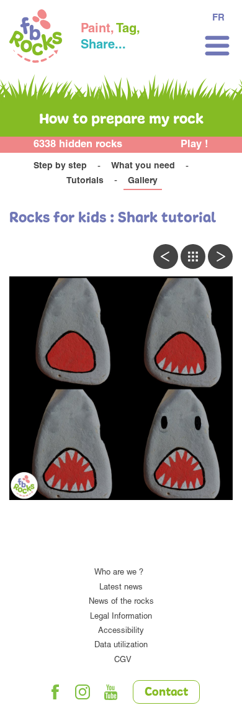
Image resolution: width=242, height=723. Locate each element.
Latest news (121, 588)
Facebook (55, 692)
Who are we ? (118, 573)
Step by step (60, 166)
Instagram (83, 692)
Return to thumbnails (193, 256)
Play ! (194, 145)
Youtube (111, 692)
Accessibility (121, 631)
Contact (166, 692)
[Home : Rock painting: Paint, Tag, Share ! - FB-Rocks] (35, 37)
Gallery (143, 181)
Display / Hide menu (217, 45)
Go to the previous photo (165, 256)
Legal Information (121, 617)
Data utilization (121, 646)
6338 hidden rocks (78, 145)
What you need (143, 166)
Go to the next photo (220, 256)
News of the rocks (121, 602)
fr (218, 18)
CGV (123, 661)
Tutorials (85, 181)
